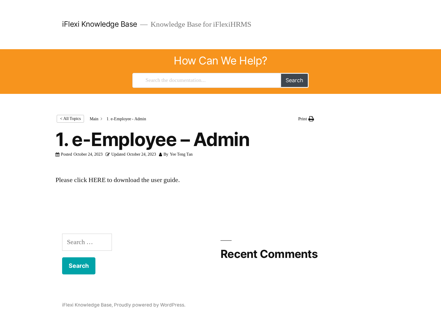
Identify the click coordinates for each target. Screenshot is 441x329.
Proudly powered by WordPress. (149, 305)
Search (294, 80)
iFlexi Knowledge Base (99, 23)
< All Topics (70, 118)
